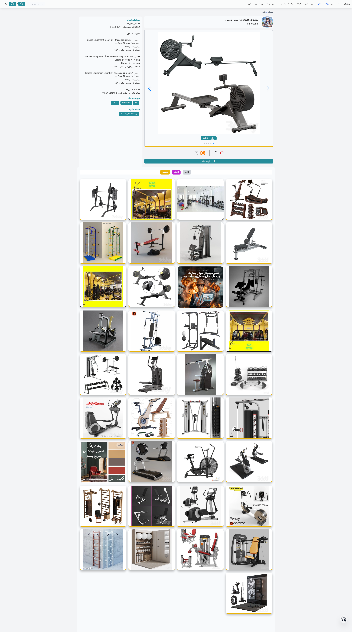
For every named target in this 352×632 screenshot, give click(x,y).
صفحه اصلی (335, 3)
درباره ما (298, 3)
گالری (263, 12)
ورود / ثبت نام (323, 3)
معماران (314, 3)
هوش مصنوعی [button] (254, 3)
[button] (344, 619)
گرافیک (176, 172)
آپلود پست (282, 3)
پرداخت (290, 3)
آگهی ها (306, 3)
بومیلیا (270, 12)
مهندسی (165, 172)
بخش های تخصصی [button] (268, 3)
